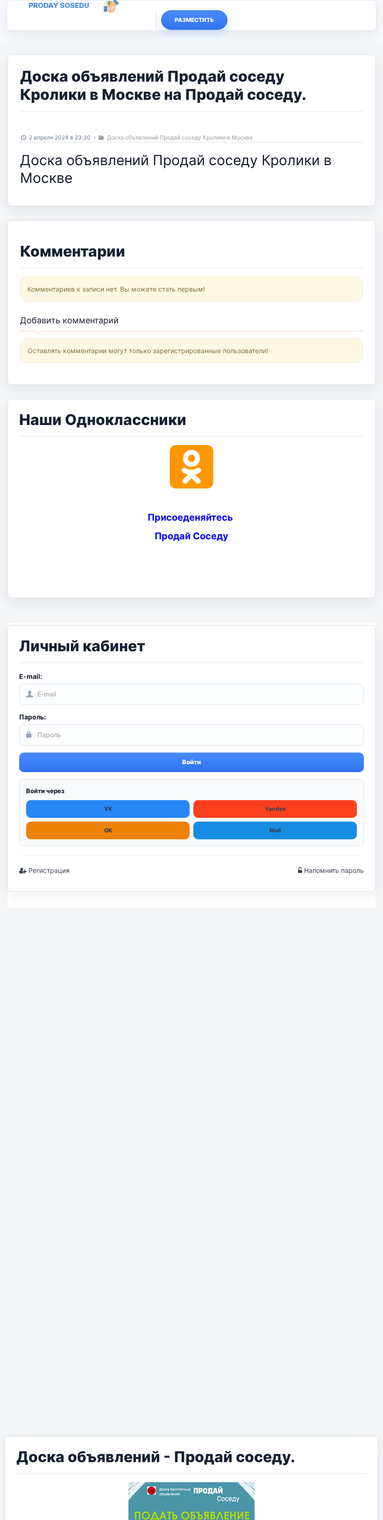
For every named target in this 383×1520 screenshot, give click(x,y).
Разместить (194, 19)
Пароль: (32, 717)
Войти (191, 762)
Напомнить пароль (333, 870)
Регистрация (48, 870)
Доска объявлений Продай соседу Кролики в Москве (179, 137)
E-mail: (30, 676)
